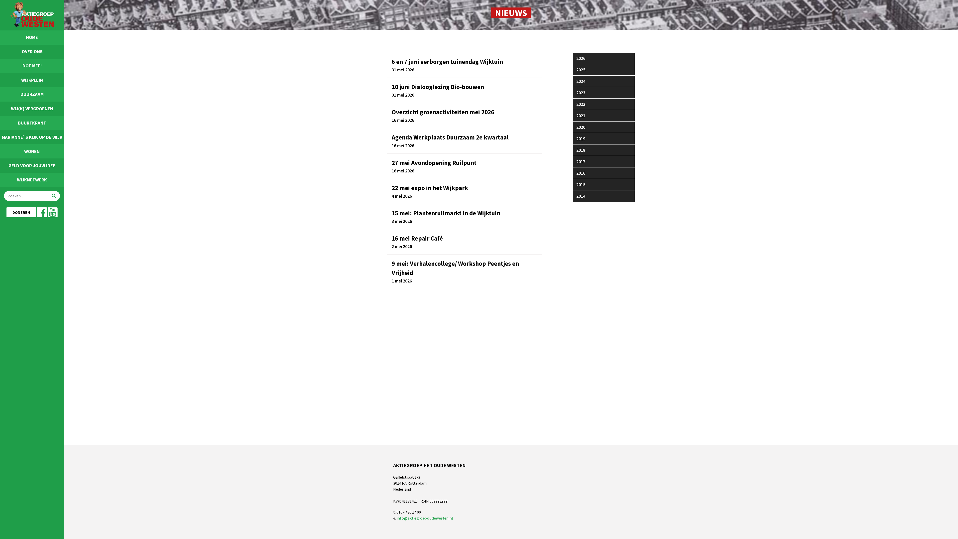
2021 (580, 116)
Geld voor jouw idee (31, 165)
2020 (580, 127)
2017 (580, 161)
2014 (580, 196)
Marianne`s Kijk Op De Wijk (32, 137)
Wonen (32, 151)
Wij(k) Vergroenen (32, 109)
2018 (580, 150)
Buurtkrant (32, 123)
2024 (580, 81)
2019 (580, 138)
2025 (580, 70)
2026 (580, 58)
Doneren (21, 212)
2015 (580, 184)
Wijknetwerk (32, 180)
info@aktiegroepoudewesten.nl (425, 518)
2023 (580, 93)
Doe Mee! (32, 66)
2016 (580, 173)
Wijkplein (32, 80)
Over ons (32, 51)
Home (32, 37)
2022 (580, 104)
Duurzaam (32, 94)
